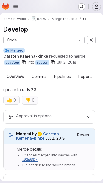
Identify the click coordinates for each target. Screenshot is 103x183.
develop (12, 62)
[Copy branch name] (24, 62)
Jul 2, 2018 (66, 62)
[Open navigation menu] (15, 6)
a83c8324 (30, 159)
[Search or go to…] (81, 6)
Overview (15, 76)
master (42, 62)
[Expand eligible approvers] (88, 117)
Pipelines (62, 76)
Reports (85, 76)
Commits (39, 76)
